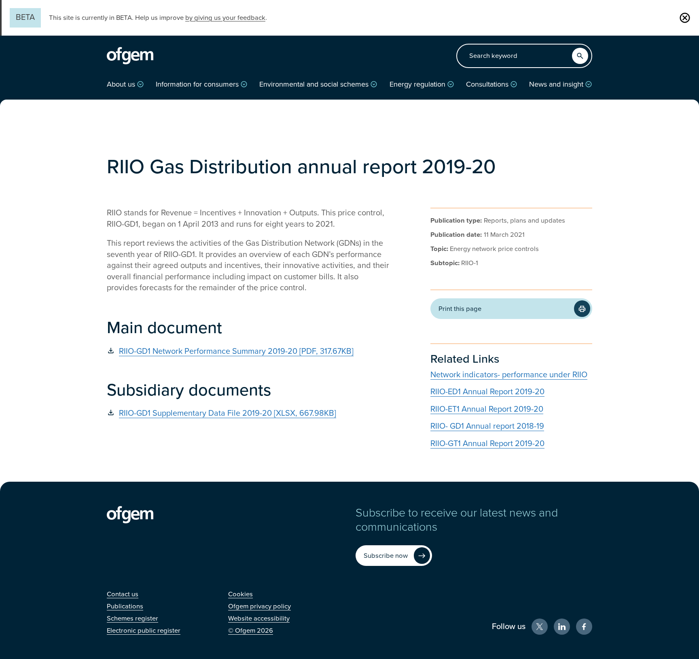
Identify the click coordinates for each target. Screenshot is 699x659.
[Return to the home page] (130, 56)
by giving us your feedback (225, 18)
